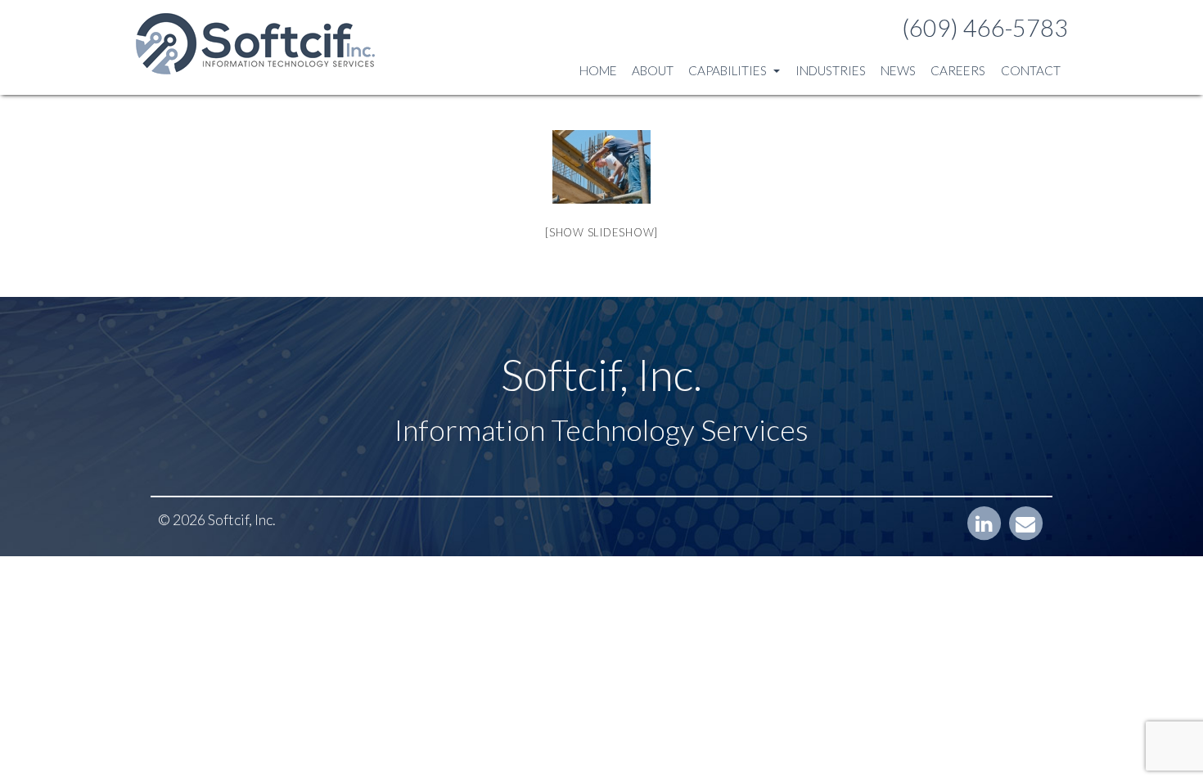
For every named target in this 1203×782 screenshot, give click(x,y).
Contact (1031, 70)
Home (598, 70)
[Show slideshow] (601, 232)
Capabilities (728, 70)
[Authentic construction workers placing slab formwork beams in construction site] (601, 167)
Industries (830, 70)
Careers (957, 70)
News (898, 70)
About (653, 70)
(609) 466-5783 (985, 28)
